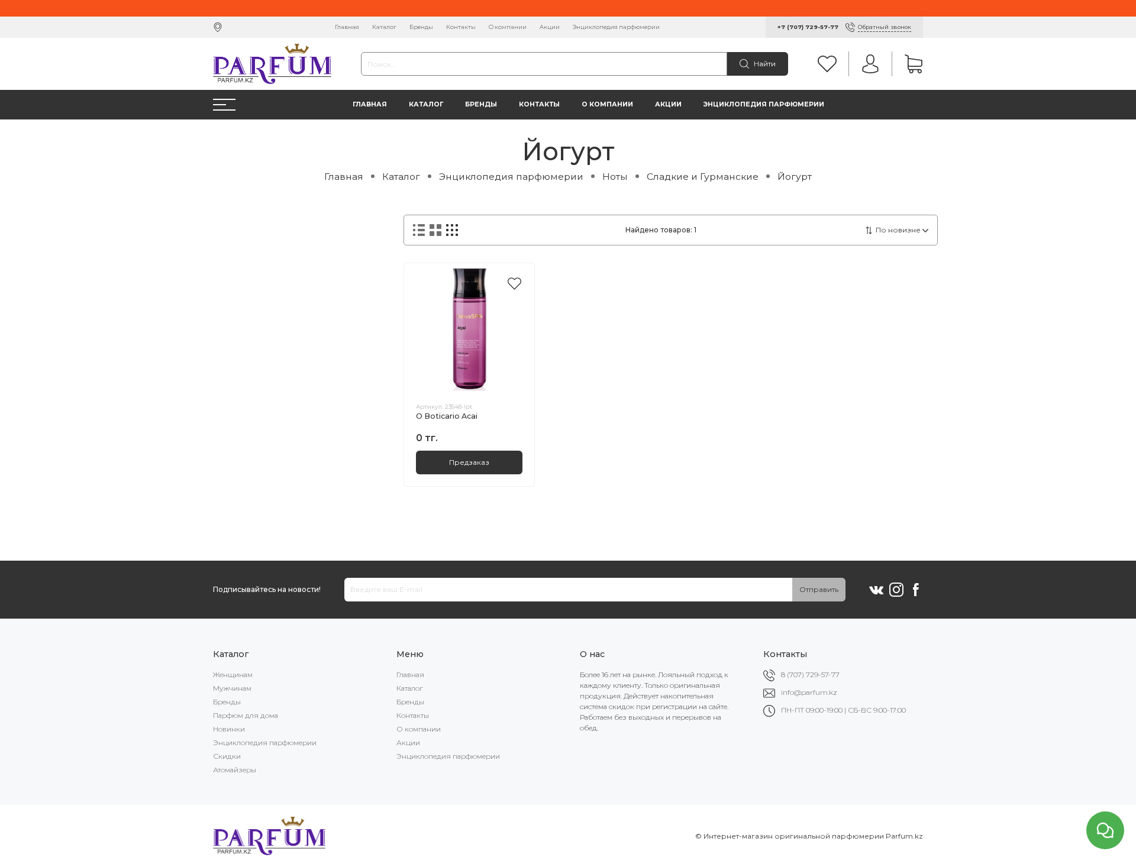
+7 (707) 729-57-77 (807, 27)
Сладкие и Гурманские (703, 176)
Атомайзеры (234, 769)
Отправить (818, 589)
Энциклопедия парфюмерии (616, 27)
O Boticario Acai (446, 416)
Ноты (615, 176)
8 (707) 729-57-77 (810, 674)
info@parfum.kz (809, 692)
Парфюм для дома (245, 715)
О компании (508, 27)
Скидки (227, 756)
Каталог (384, 27)
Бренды (421, 27)
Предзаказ (469, 462)
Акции (550, 27)
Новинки (229, 728)
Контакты (461, 27)
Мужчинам (232, 688)
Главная (347, 27)
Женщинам (233, 674)
